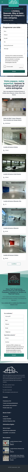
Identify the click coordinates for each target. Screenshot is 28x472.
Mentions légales (6, 428)
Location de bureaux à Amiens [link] (10, 255)
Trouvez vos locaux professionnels (10, 403)
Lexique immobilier (7, 418)
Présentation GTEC (7, 401)
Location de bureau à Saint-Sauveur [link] (12, 174)
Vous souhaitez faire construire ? (10, 405)
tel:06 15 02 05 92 (8, 389)
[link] (14, 107)
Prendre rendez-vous (7, 407)
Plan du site (5, 416)
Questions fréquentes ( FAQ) (9, 421)
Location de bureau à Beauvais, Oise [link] (12, 201)
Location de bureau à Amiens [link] (10, 147)
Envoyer (14, 71)
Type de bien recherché (9, 335)
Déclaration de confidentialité (9, 430)
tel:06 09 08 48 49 (8, 387)
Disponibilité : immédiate (20, 128)
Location (13, 128)
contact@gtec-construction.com (11, 392)
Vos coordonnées (8, 313)
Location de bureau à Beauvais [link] (10, 228)
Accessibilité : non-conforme (9, 432)
